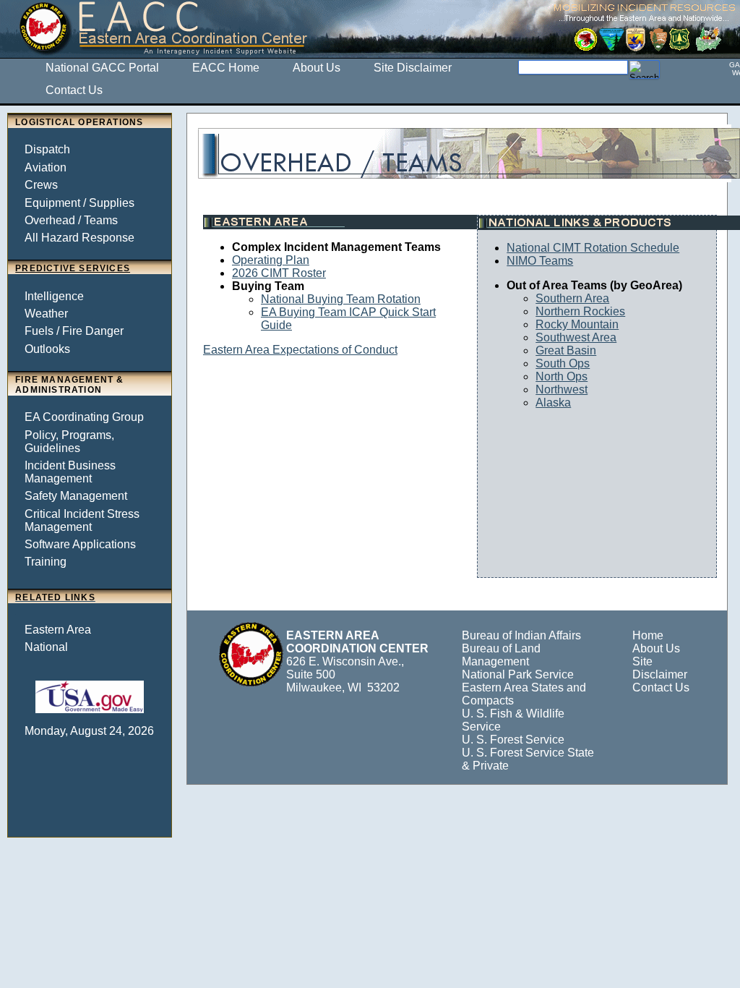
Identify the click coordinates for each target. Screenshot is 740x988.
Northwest (561, 389)
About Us (656, 648)
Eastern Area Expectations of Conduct (300, 350)
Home (647, 635)
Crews (41, 185)
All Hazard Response (79, 237)
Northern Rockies (580, 311)
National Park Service (518, 674)
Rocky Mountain (577, 324)
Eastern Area (58, 629)
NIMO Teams (540, 261)
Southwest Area (575, 337)
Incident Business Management (70, 472)
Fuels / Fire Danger (74, 331)
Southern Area (572, 298)
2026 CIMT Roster (279, 273)
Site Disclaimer (659, 668)
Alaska (553, 402)
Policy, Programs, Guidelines (69, 441)
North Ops (561, 376)
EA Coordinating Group (84, 417)
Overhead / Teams (71, 220)
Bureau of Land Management (501, 655)
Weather (46, 313)
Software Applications (80, 544)
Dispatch (47, 149)
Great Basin (565, 350)
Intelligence (54, 296)
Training (45, 561)
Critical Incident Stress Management (82, 520)
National (46, 647)
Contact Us (660, 687)
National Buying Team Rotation (341, 299)
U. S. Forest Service (513, 739)
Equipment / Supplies (79, 203)
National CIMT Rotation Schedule (593, 248)
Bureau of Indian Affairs (521, 635)
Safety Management (76, 496)
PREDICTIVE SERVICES (72, 268)
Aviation (45, 167)
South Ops (562, 363)
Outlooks (47, 349)
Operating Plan (270, 260)
